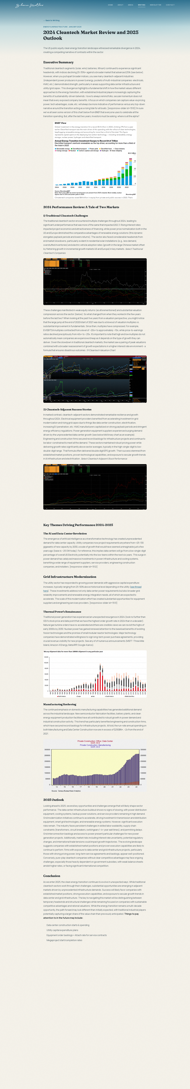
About (121, 5)
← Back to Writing (51, 20)
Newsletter (155, 5)
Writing (142, 5)
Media (130, 5)
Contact (170, 5)
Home (110, 5)
